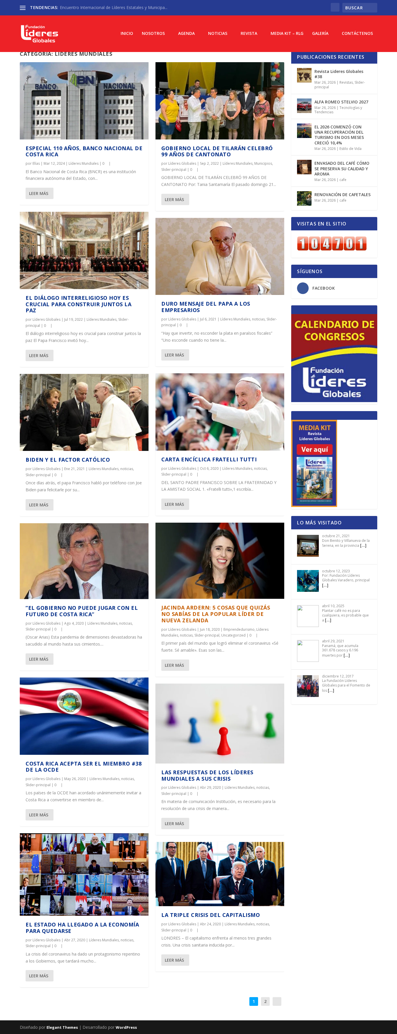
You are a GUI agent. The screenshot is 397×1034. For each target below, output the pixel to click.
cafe (342, 179)
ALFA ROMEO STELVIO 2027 (341, 102)
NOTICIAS (217, 33)
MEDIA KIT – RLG (287, 33)
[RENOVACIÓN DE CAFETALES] (304, 198)
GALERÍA (320, 33)
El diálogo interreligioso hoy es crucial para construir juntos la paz (78, 304)
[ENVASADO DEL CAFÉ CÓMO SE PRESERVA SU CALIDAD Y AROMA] (304, 167)
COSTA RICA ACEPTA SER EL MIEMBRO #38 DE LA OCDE (84, 766)
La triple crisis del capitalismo (210, 914)
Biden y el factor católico (68, 459)
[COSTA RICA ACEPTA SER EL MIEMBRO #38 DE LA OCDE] (84, 716)
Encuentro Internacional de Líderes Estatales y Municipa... (113, 7)
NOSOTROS (153, 33)
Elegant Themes (62, 1027)
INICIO (127, 33)
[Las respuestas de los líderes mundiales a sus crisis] (219, 724)
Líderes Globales (46, 319)
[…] (363, 545)
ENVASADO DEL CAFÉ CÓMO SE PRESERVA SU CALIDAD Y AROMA (341, 168)
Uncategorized (233, 635)
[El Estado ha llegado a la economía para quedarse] (84, 874)
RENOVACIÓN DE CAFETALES (342, 194)
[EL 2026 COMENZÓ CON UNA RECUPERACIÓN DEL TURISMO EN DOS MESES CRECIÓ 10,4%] (304, 130)
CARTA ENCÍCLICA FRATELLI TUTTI (209, 459)
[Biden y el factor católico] (84, 412)
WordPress (126, 1027)
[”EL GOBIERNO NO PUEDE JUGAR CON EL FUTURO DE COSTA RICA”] (84, 561)
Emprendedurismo (239, 629)
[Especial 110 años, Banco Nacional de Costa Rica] (84, 100)
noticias (126, 468)
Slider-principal (38, 474)
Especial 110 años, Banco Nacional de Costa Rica (84, 151)
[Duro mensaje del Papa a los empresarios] (219, 256)
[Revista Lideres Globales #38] (304, 75)
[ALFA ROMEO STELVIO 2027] (304, 105)
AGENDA (186, 33)
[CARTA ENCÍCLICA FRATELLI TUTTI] (219, 412)
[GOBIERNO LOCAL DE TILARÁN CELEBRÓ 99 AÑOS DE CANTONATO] (219, 100)
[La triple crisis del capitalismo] (219, 874)
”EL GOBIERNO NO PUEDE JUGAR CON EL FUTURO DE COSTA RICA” (82, 611)
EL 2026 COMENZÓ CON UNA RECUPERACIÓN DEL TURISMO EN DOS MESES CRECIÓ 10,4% (339, 135)
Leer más (38, 193)
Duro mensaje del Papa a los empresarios (205, 306)
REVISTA (249, 33)
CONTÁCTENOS (357, 33)
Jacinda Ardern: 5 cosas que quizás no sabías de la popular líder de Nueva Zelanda (215, 614)
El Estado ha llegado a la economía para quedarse (82, 927)
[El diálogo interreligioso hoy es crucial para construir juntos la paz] (84, 250)
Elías (36, 163)
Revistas (346, 82)
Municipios (263, 163)
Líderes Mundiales (84, 163)
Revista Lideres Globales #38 (338, 74)
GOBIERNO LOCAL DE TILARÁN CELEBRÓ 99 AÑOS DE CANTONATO (217, 151)
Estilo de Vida (350, 148)
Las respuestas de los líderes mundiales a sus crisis (207, 775)
